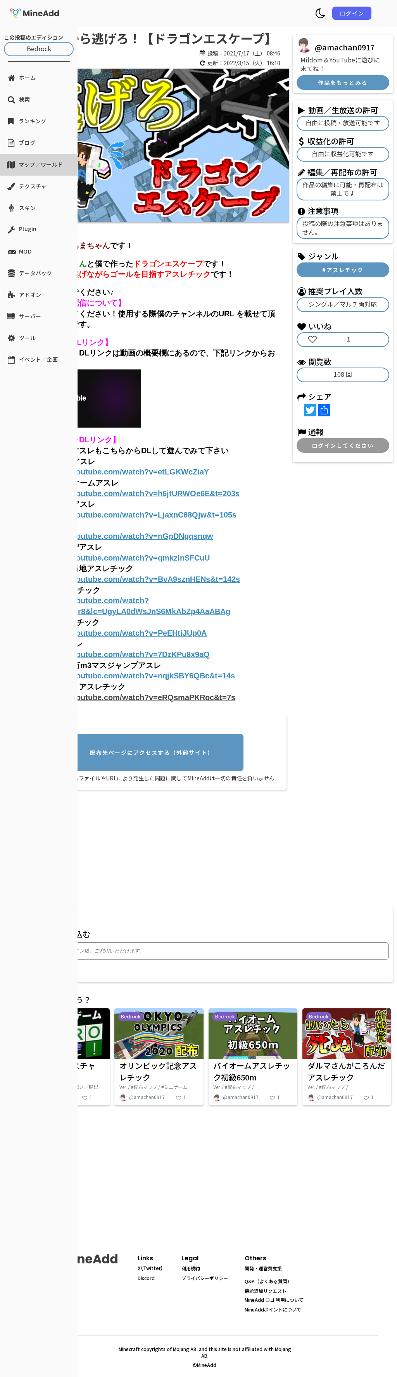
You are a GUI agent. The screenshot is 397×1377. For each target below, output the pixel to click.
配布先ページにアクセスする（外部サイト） (152, 752)
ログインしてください (343, 445)
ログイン (352, 13)
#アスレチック (343, 270)
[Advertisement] (153, 847)
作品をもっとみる (343, 82)
